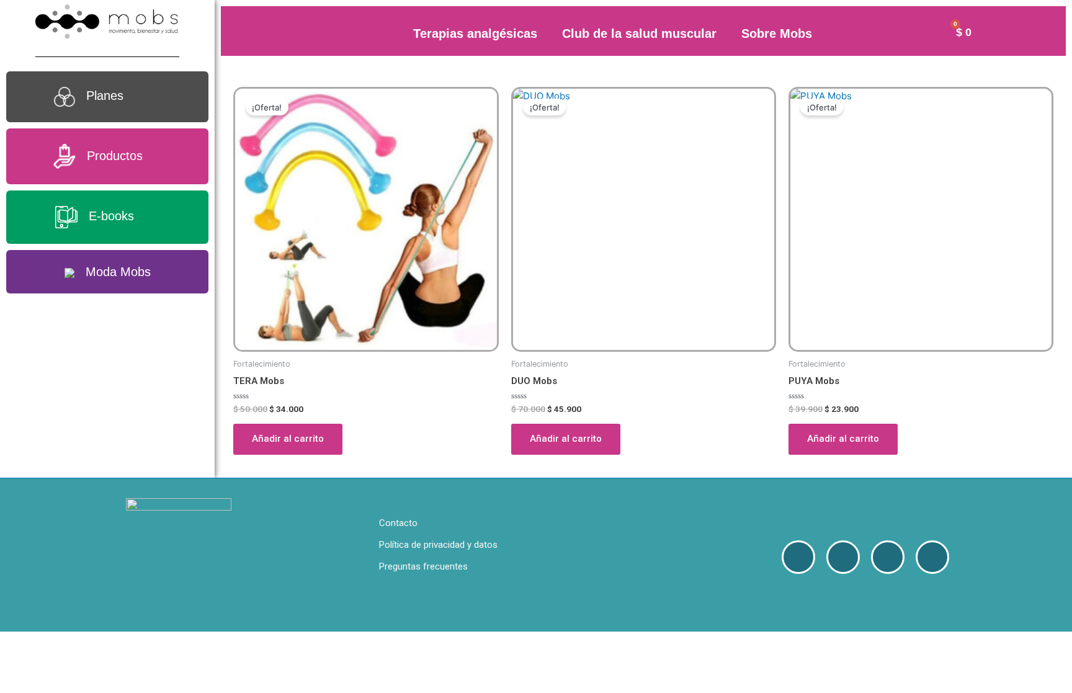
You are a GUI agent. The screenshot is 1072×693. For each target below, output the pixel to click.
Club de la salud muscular (639, 33)
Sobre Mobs (776, 33)
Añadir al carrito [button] (288, 438)
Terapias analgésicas (475, 33)
